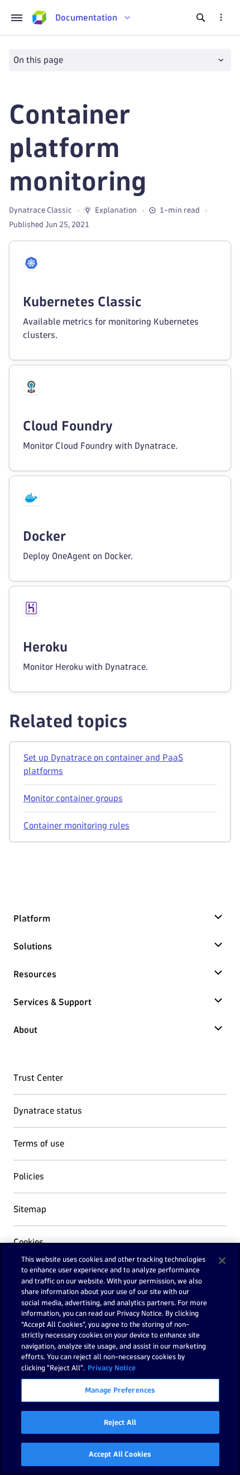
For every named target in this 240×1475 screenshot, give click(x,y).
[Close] (222, 1260)
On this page (38, 60)
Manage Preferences (120, 1389)
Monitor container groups (73, 798)
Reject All (120, 1422)
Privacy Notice (112, 1367)
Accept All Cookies (120, 1454)
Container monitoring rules (76, 825)
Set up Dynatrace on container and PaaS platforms (103, 764)
